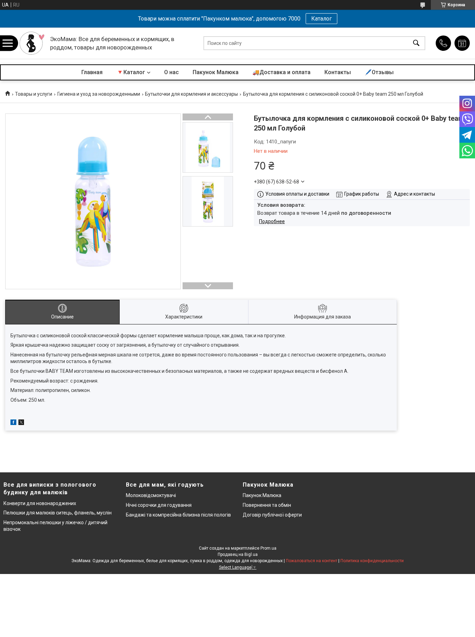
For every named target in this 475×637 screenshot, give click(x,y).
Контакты (337, 72)
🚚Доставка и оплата (281, 72)
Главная (92, 72)
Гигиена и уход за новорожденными (98, 94)
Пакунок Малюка (216, 72)
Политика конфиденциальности (372, 560)
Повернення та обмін (267, 505)
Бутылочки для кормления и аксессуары (191, 94)
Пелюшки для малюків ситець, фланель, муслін (57, 513)
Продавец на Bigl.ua (238, 554)
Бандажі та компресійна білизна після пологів (178, 515)
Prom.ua (268, 548)
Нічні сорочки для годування (159, 505)
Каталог (321, 18)
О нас (171, 72)
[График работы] (462, 43)
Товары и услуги (33, 94)
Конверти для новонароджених (39, 503)
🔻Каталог (130, 72)
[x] (21, 423)
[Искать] (416, 43)
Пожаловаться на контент (311, 560)
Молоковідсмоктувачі (151, 495)
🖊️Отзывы (379, 72)
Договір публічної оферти (272, 515)
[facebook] (13, 423)
